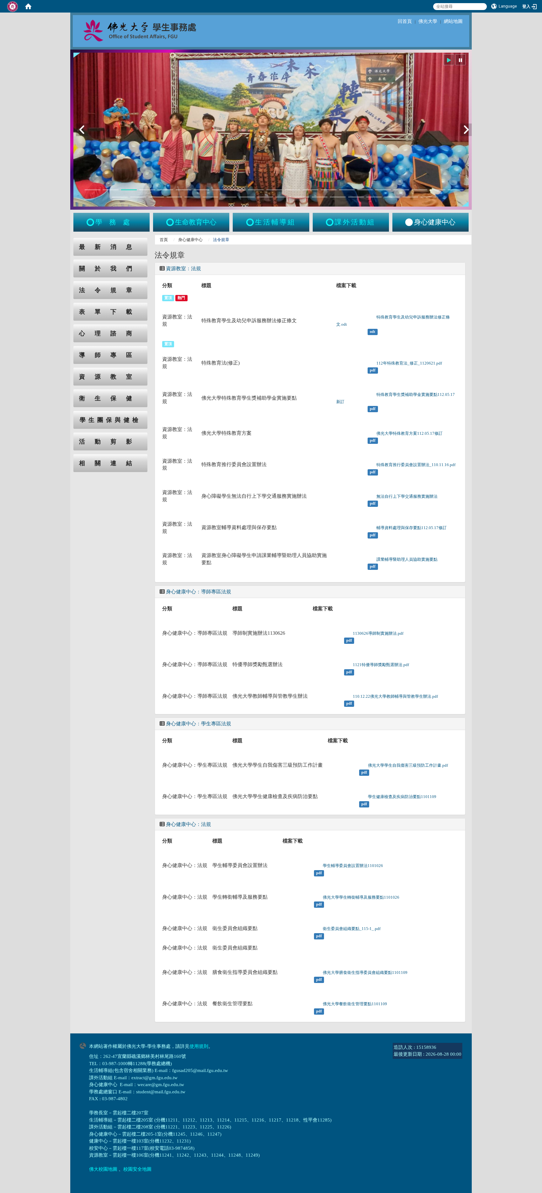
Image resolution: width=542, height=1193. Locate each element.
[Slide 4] (147, 189)
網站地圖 (453, 21)
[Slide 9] (238, 189)
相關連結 (110, 463)
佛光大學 (427, 21)
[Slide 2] (111, 189)
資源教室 (110, 376)
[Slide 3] (129, 189)
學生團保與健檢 (110, 420)
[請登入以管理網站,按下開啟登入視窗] (12, 6)
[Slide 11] (274, 189)
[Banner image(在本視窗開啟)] (271, 130)
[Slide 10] (256, 189)
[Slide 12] (292, 189)
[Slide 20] (437, 189)
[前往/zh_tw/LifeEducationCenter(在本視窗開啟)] (170, 222)
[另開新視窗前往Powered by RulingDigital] (84, 1045)
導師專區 (110, 355)
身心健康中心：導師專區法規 (198, 591)
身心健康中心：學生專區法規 (198, 723)
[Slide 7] (201, 189)
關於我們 (110, 268)
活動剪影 (110, 441)
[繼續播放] (449, 59)
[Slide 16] (365, 189)
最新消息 (110, 247)
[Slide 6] (183, 189)
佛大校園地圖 (103, 1169)
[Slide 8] (219, 189)
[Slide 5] (165, 189)
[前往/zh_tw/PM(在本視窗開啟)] (409, 222)
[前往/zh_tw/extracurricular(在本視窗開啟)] (330, 222)
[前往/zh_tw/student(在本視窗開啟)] (91, 222)
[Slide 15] (347, 189)
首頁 (164, 239)
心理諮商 (110, 333)
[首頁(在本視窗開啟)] (28, 6)
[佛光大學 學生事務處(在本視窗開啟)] (154, 30)
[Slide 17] (383, 189)
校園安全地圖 (137, 1169)
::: (67, 241)
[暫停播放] (460, 59)
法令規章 (110, 290)
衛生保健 (110, 398)
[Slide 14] (329, 189)
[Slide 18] (401, 189)
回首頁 (405, 21)
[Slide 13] (310, 189)
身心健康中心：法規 (188, 824)
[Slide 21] (456, 189)
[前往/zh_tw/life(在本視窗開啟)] (250, 222)
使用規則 (198, 1046)
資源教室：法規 (183, 268)
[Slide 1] (92, 189)
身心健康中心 (190, 239)
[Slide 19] (419, 189)
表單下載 (110, 311)
